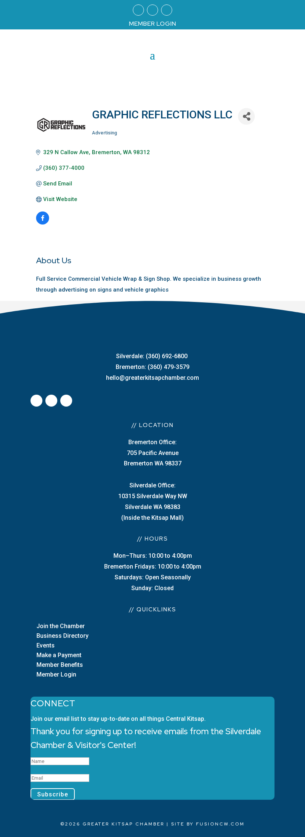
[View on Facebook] (42, 222)
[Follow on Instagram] (152, 10)
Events (45, 645)
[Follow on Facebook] (138, 10)
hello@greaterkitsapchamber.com (152, 377)
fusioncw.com (220, 824)
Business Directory (62, 635)
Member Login (56, 674)
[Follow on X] (51, 401)
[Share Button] (246, 116)
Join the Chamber (60, 626)
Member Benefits (59, 664)
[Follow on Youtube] (166, 10)
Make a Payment (58, 655)
